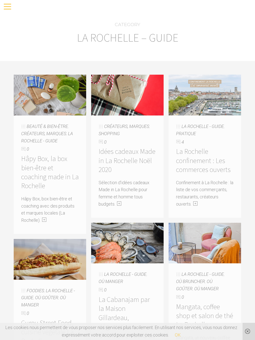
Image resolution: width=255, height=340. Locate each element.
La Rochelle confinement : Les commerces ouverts (203, 160)
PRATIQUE (186, 133)
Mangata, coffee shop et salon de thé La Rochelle (204, 315)
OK (178, 335)
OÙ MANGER (111, 281)
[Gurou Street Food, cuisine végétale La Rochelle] (50, 259)
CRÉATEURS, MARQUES (43, 133)
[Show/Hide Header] (7, 7)
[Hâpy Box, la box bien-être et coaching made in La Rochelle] (50, 94)
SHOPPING (109, 133)
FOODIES (35, 290)
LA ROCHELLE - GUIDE (203, 126)
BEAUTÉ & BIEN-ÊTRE (47, 126)
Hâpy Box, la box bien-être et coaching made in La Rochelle (50, 172)
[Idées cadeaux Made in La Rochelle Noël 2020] (127, 94)
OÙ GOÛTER (46, 297)
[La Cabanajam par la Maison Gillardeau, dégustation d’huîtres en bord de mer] (127, 242)
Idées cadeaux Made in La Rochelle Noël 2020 (127, 160)
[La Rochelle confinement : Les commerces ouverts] (205, 94)
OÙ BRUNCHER (190, 281)
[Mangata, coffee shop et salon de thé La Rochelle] (205, 242)
